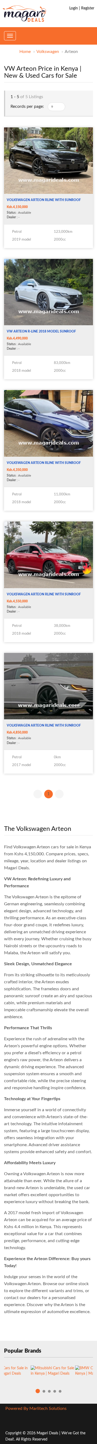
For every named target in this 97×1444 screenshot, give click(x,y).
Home (25, 51)
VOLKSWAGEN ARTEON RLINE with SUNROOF (44, 200)
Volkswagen (47, 51)
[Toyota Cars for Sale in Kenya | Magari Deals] (22, 1374)
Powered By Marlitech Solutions (36, 1408)
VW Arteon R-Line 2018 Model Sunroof (41, 331)
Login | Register (81, 8)
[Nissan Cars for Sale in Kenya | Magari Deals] (66, 1374)
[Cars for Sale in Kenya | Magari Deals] (24, 13)
